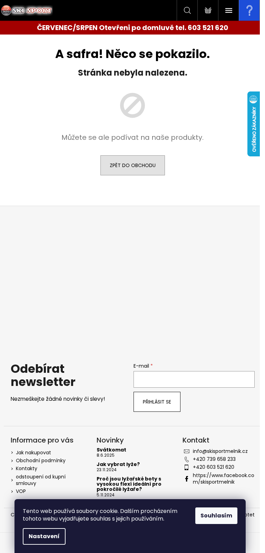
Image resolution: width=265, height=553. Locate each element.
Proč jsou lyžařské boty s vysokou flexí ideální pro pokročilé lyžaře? (129, 484)
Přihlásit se (157, 401)
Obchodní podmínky (41, 460)
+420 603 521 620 (213, 467)
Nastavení (44, 536)
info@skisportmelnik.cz (220, 451)
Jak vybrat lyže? (118, 464)
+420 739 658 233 (214, 459)
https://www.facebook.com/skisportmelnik (223, 478)
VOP (21, 491)
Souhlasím (216, 516)
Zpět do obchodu (133, 165)
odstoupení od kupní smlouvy (41, 480)
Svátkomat (111, 450)
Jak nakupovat (33, 452)
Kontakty (26, 468)
